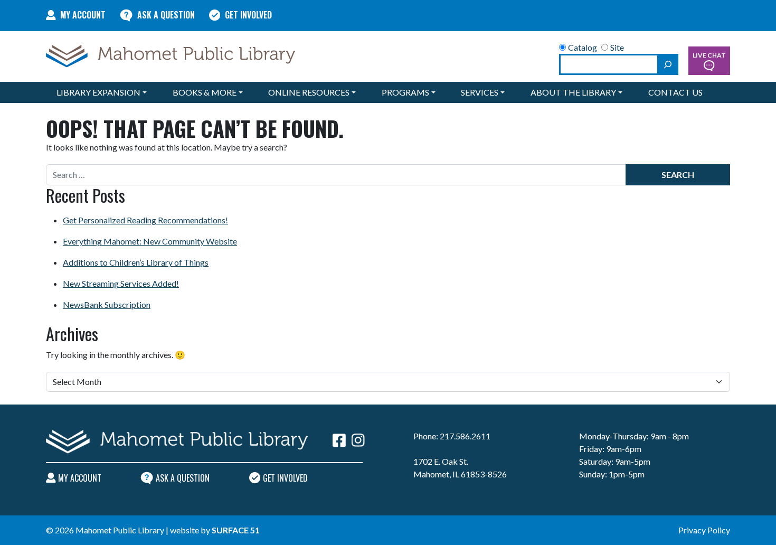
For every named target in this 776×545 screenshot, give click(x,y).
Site (617, 47)
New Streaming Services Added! (121, 283)
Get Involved (248, 14)
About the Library (573, 92)
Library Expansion (98, 92)
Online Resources (308, 92)
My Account (83, 14)
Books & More (204, 92)
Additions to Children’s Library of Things (136, 262)
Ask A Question (166, 14)
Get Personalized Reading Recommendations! (145, 220)
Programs (405, 92)
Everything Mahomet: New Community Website (150, 241)
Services (479, 92)
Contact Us (675, 92)
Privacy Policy (704, 530)
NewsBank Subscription (106, 304)
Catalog (582, 47)
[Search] (667, 64)
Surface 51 (236, 530)
